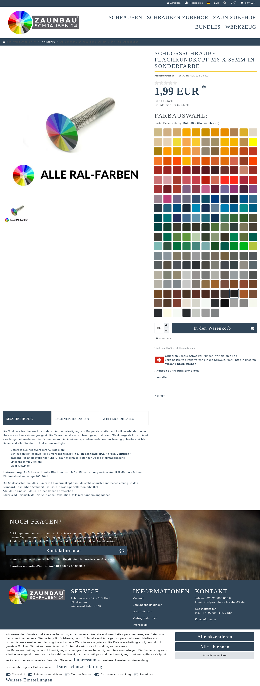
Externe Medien (81, 674)
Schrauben (125, 17)
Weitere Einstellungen (29, 679)
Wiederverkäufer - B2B (86, 606)
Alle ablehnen (214, 646)
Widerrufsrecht (142, 611)
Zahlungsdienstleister (48, 674)
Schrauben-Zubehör (177, 17)
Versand (138, 598)
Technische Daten (71, 418)
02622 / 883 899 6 (219, 598)
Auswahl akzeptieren (214, 655)
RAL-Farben (79, 602)
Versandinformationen (180, 363)
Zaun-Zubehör (234, 17)
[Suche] (225, 3)
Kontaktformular (63, 550)
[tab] (27, 418)
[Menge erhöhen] (166, 325)
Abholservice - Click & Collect (90, 598)
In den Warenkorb (212, 328)
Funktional (146, 674)
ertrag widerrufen (146, 618)
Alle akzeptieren (214, 636)
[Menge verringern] (166, 330)
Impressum (140, 624)
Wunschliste (164, 338)
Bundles (208, 27)
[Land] (208, 3)
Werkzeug (240, 27)
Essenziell (18, 674)
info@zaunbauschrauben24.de (224, 602)
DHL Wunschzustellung (115, 674)
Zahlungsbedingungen (147, 604)
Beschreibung (19, 418)
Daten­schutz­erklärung (79, 666)
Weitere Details (118, 418)
